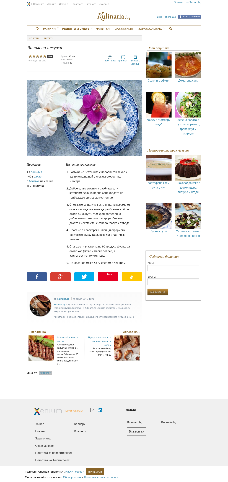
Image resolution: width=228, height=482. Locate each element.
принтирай (110, 60)
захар (38, 176)
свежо (62, 3)
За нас (39, 424)
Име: (150, 262)
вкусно (90, 3)
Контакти (80, 431)
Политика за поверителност (101, 477)
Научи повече (73, 471)
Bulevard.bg (134, 422)
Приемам (95, 471)
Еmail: (151, 276)
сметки (103, 3)
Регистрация (170, 16)
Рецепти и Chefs (76, 29)
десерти (48, 38)
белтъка (34, 181)
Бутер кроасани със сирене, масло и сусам (99, 340)
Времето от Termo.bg (187, 2)
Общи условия (72, 477)
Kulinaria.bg (63, 298)
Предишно (37, 332)
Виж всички (136, 431)
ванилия (36, 172)
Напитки (103, 29)
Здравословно (150, 29)
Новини (49, 29)
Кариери (80, 424)
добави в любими (135, 62)
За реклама (43, 438)
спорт (50, 3)
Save (109, 274)
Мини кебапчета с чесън (67, 339)
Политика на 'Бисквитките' (52, 460)
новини (37, 3)
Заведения (124, 29)
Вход (159, 16)
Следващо (131, 332)
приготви (122, 60)
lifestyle (76, 3)
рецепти (34, 38)
